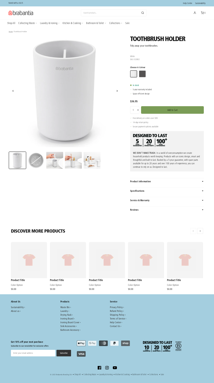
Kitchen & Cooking (72, 23)
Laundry (64, 310)
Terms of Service (117, 318)
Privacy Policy (116, 307)
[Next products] (200, 231)
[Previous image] (13, 91)
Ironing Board (66, 318)
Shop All (11, 23)
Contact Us (115, 326)
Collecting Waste (26, 23)
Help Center (115, 322)
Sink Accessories (68, 326)
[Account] (194, 12)
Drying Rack (65, 314)
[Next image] (117, 91)
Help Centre (187, 3)
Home (11, 31)
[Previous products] (193, 231)
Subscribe (64, 353)
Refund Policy (116, 310)
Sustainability (200, 3)
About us (15, 310)
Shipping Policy (117, 314)
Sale (127, 23)
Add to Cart (172, 109)
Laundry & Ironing (48, 23)
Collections (114, 23)
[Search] (143, 13)
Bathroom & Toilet (95, 23)
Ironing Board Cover (69, 322)
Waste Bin (65, 307)
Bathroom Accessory (69, 329)
